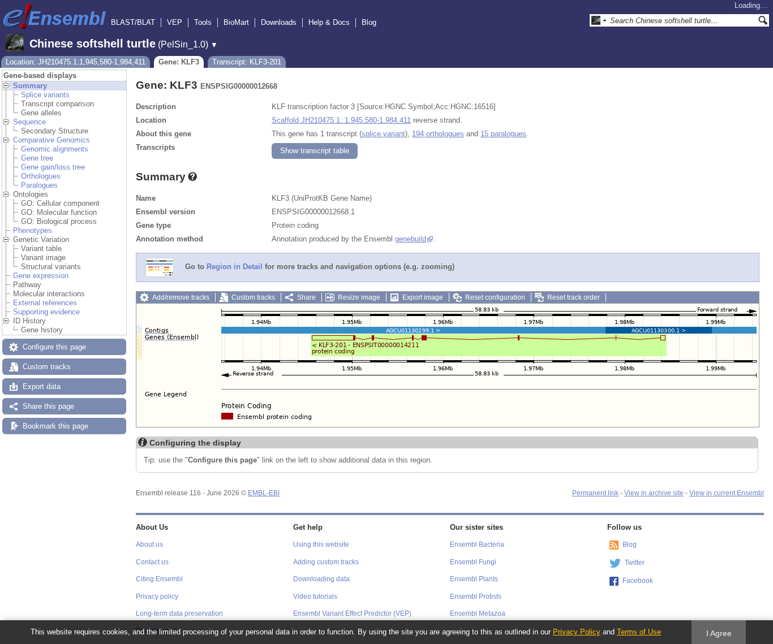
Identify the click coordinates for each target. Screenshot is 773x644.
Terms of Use (639, 632)
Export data (42, 386)
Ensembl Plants (474, 579)
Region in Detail (235, 267)
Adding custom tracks (326, 562)
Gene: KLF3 (178, 62)
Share (306, 297)
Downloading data (321, 579)
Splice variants (45, 94)
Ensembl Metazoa (477, 613)
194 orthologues (438, 133)
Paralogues (39, 185)
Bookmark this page (55, 426)
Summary (30, 85)
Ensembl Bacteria (477, 544)
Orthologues (41, 176)
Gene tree (37, 158)
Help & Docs (329, 22)
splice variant (383, 133)
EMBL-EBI (264, 493)
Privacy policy (157, 596)
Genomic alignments (54, 149)
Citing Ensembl (159, 579)
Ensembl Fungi (473, 562)
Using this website (321, 544)
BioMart (236, 22)
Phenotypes (32, 230)
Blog (369, 22)
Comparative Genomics (51, 140)
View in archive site (654, 493)
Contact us (152, 562)
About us (149, 544)
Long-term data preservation (179, 613)
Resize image (359, 297)
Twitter (635, 562)
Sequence (29, 122)
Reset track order (573, 297)
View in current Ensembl (726, 493)
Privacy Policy (576, 632)
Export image (422, 297)
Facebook (637, 580)
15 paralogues (503, 133)
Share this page (48, 406)
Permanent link (595, 493)
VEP (174, 22)
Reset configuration (495, 297)
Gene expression (40, 275)
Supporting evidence (46, 312)
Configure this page (54, 347)
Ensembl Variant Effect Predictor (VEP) (352, 613)
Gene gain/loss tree (53, 167)
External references (45, 303)
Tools (203, 22)
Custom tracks (47, 366)
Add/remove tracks (180, 297)
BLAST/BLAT (133, 22)
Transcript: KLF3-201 (246, 62)
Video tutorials (315, 596)
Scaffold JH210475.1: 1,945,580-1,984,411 (341, 120)
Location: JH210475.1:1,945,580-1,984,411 (75, 62)
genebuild (410, 239)
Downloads (279, 22)
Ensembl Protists (475, 596)
